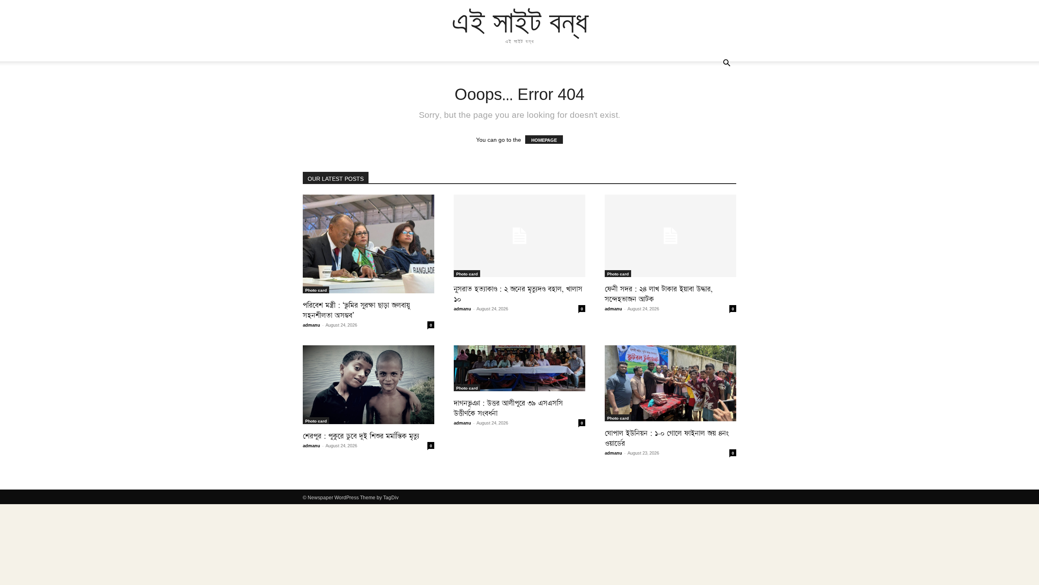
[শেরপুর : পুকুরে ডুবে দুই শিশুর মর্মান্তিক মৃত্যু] (368, 384)
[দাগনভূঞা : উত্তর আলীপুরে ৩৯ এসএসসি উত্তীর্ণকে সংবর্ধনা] (519, 368)
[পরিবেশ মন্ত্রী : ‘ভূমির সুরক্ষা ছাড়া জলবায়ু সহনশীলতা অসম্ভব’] (368, 244)
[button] (726, 63)
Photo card (316, 289)
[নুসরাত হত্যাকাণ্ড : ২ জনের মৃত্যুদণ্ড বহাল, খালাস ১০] (519, 236)
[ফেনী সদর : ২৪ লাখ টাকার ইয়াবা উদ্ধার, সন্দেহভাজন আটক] (670, 236)
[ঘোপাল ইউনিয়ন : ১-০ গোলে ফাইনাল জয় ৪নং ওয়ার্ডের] (670, 383)
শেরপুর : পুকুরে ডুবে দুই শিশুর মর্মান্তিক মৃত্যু (361, 434)
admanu (311, 324)
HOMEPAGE (544, 140)
